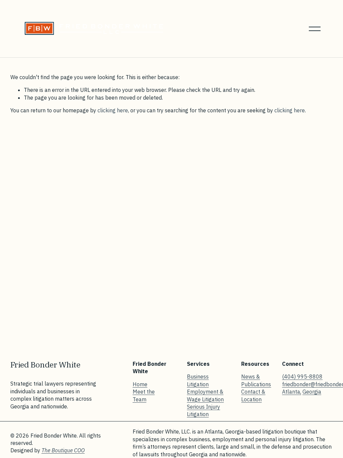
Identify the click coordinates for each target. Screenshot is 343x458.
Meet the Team (144, 395)
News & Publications (256, 380)
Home (140, 384)
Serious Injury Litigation (203, 410)
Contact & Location (253, 395)
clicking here (112, 110)
